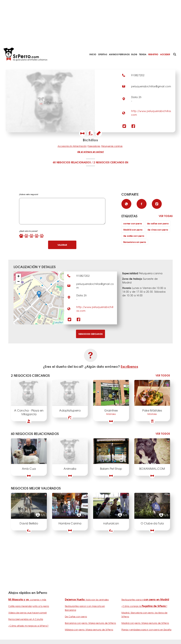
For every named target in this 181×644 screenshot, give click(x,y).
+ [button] (18, 276)
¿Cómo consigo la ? (144, 606)
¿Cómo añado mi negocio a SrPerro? (28, 625)
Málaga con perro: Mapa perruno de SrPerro (89, 629)
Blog (134, 54)
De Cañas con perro (76, 616)
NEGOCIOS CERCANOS (90, 333)
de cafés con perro (133, 235)
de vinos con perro (158, 229)
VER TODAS (166, 216)
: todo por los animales (87, 599)
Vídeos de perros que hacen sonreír (27, 612)
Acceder (165, 54)
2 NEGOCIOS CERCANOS (109, 162)
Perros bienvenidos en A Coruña (25, 619)
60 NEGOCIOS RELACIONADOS (72, 162)
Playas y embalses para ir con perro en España (146, 629)
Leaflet (59, 322)
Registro (153, 54)
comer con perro (132, 223)
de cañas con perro (158, 223)
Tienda (143, 54)
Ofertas (102, 54)
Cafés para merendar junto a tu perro (28, 606)
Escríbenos (129, 366)
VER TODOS (163, 375)
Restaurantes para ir (145, 599)
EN (126, 162)
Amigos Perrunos (119, 54)
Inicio (92, 54)
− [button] (18, 281)
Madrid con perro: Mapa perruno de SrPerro (145, 623)
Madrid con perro (133, 229)
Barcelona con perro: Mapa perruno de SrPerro (90, 623)
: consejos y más (27, 599)
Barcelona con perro (134, 242)
